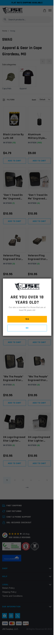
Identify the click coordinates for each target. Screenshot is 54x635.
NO (27, 328)
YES (27, 319)
